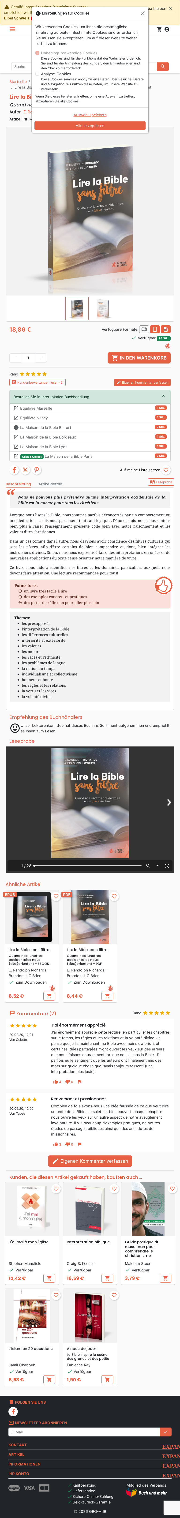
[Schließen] (142, 13)
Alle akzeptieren (90, 125)
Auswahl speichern (90, 114)
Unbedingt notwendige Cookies (69, 53)
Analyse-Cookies (56, 73)
